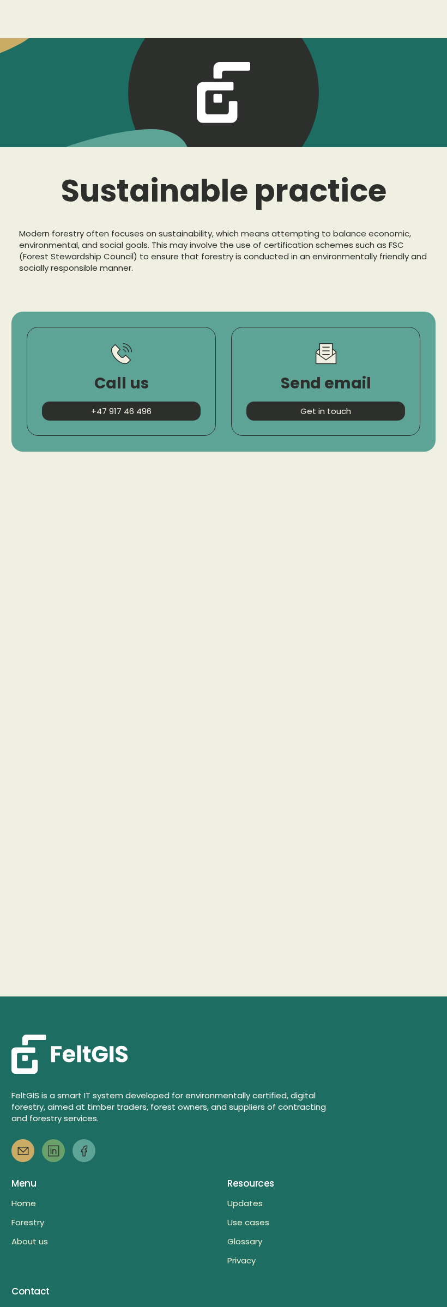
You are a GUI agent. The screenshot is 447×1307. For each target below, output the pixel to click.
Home (23, 1203)
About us (29, 1241)
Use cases (248, 1222)
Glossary (244, 1241)
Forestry (27, 1222)
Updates (245, 1203)
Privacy (241, 1260)
